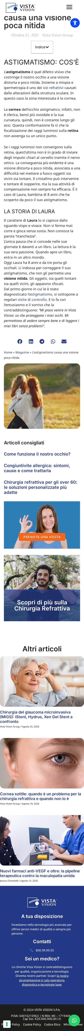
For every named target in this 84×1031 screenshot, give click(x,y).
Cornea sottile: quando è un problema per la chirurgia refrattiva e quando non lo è (40, 796)
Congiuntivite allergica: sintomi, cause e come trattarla (37, 468)
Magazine (22, 352)
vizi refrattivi (53, 87)
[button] (47, 47)
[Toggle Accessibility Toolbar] (75, 23)
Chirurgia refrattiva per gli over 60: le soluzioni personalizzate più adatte (40, 487)
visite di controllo (32, 299)
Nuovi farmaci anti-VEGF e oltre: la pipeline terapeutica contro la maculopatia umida (40, 873)
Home (8, 352)
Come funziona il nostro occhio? (37, 454)
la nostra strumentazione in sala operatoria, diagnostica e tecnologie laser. (43, 980)
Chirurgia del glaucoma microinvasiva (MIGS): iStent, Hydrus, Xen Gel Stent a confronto (36, 717)
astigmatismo (40, 294)
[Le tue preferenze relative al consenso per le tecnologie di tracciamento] (7, 1024)
